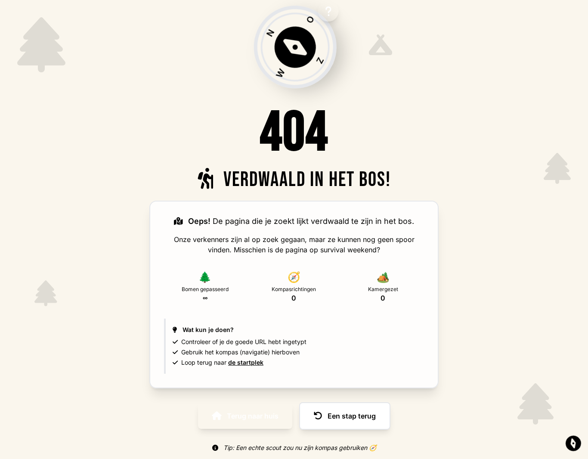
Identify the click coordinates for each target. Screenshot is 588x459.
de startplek (245, 362)
